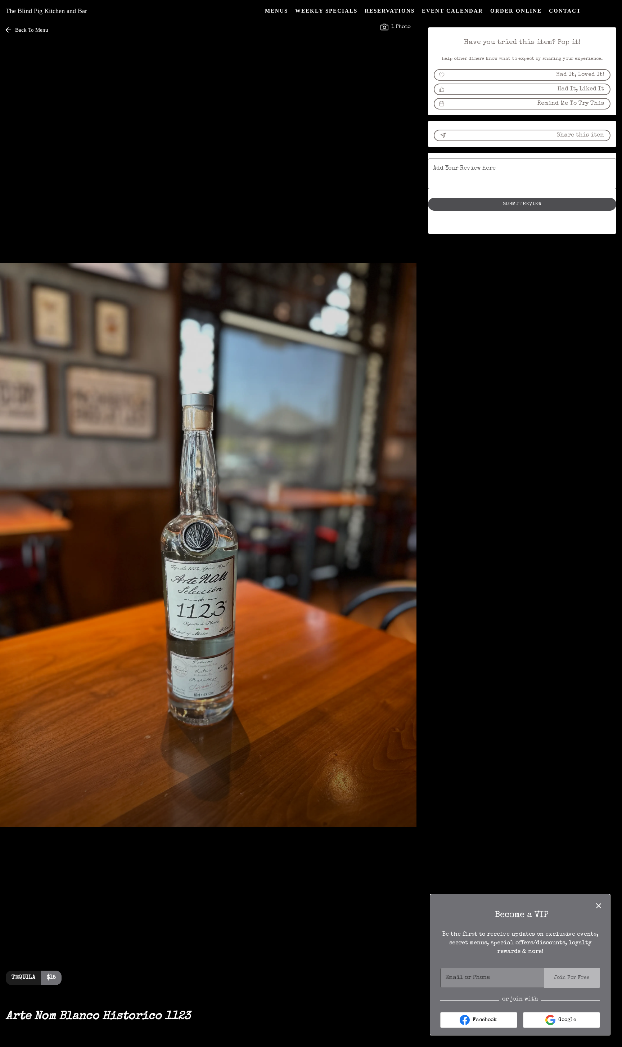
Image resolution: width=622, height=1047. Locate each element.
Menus (276, 11)
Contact (565, 11)
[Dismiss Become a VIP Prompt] (598, 905)
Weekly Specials (326, 11)
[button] (27, 29)
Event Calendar (452, 11)
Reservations (390, 11)
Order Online (516, 11)
